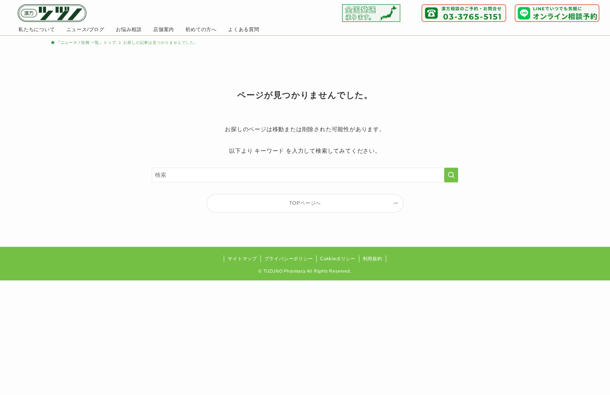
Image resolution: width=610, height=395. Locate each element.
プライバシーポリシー (288, 258)
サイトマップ (242, 258)
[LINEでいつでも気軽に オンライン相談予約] (557, 13)
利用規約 (372, 258)
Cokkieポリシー (337, 258)
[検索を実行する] (451, 175)
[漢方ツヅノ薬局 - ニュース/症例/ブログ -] (52, 13)
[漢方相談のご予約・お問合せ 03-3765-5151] (463, 13)
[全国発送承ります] (371, 13)
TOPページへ (305, 203)
